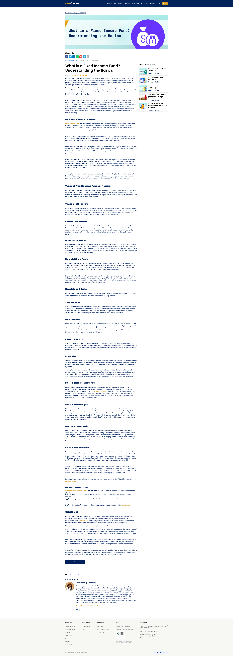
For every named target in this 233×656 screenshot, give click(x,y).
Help (83, 629)
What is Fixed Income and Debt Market (156, 78)
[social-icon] (154, 652)
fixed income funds (71, 61)
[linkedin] (73, 56)
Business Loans (70, 629)
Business (127, 3)
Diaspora (120, 3)
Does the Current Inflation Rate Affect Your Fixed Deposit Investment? (156, 96)
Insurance (153, 3)
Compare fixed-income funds (75, 491)
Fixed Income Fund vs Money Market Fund (157, 70)
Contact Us (100, 632)
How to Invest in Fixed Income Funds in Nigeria (158, 87)
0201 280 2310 (144, 628)
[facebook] (66, 56)
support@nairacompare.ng (149, 631)
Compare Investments (75, 562)
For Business (86, 626)
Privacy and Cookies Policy (124, 629)
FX (141, 3)
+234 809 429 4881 (160, 626)
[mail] (80, 56)
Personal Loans (111, 3)
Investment (69, 635)
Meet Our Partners (103, 629)
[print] (88, 56)
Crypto (146, 3)
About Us (100, 626)
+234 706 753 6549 (146, 626)
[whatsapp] (77, 56)
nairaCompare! (70, 481)
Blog (159, 3)
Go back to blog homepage (75, 13)
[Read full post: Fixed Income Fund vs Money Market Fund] (143, 71)
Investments (135, 3)
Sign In (165, 3)
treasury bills (83, 521)
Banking (67, 632)
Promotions (69, 645)
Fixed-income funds (72, 124)
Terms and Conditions (123, 626)
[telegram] (84, 56)
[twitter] (70, 56)
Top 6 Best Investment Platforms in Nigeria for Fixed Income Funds (157, 105)
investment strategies (98, 391)
